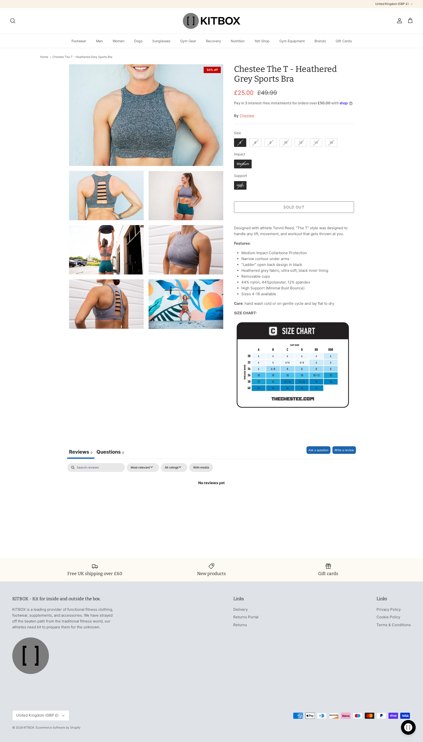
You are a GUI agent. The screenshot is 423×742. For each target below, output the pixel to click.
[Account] (398, 21)
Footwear (78, 41)
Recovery (213, 41)
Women (118, 41)
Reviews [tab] (81, 452)
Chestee (247, 115)
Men (99, 41)
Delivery (240, 609)
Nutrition (238, 41)
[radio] (240, 142)
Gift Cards (344, 41)
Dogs (138, 41)
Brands (320, 41)
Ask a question (318, 450)
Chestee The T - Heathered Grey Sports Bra (82, 57)
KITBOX (29, 727)
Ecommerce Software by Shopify (58, 727)
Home (44, 57)
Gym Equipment (292, 41)
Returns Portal (245, 617)
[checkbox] (201, 467)
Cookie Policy (388, 617)
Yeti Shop (262, 41)
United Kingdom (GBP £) (392, 4)
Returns (240, 624)
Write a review (344, 450)
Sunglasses (161, 41)
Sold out (294, 207)
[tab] (110, 452)
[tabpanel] (211, 499)
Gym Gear (188, 41)
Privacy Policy (388, 609)
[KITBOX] (211, 21)
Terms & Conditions (393, 624)
